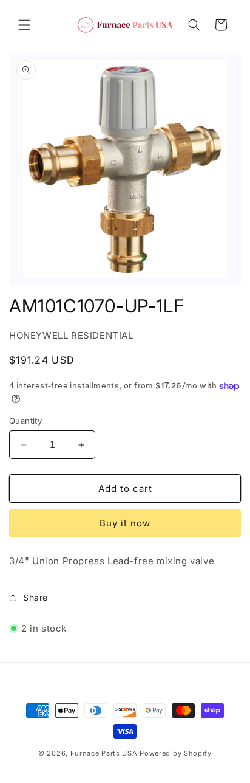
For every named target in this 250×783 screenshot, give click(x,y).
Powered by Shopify (176, 753)
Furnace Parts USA (104, 753)
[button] (24, 25)
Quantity (25, 421)
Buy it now (125, 523)
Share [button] (35, 597)
